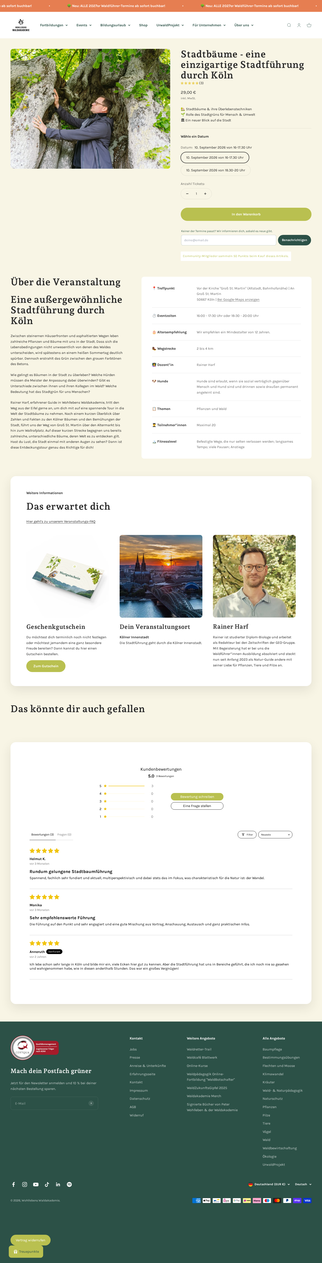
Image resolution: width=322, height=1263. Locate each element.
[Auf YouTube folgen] (36, 1184)
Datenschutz (140, 1098)
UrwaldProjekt (167, 25)
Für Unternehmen (207, 25)
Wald (266, 1140)
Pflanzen (270, 1107)
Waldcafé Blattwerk (202, 1057)
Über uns (241, 25)
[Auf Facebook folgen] (13, 1184)
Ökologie (269, 1156)
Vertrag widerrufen (30, 1240)
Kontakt (136, 1082)
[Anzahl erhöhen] (205, 193)
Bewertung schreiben (197, 797)
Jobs (133, 1049)
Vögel (267, 1132)
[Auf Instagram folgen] (25, 1184)
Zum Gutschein (45, 666)
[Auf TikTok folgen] (47, 1184)
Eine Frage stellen (197, 806)
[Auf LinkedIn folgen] (58, 1184)
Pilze (266, 1115)
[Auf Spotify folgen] (69, 1184)
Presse (135, 1057)
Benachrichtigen (294, 240)
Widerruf (136, 1115)
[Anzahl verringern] (187, 193)
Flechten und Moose (279, 1066)
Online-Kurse (197, 1066)
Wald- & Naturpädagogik (283, 1090)
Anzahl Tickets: (193, 184)
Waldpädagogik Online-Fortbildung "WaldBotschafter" (211, 1077)
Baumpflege (272, 1049)
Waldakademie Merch (204, 1096)
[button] (190, 83)
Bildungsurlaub (113, 25)
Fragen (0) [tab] (64, 834)
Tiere (266, 1123)
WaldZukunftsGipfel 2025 (207, 1088)
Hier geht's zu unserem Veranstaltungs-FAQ (60, 521)
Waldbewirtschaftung (280, 1148)
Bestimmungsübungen (281, 1057)
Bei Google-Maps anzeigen (238, 299)
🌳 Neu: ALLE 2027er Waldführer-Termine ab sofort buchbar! (103, 6)
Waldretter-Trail (199, 1049)
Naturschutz (273, 1098)
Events (81, 25)
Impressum (139, 1090)
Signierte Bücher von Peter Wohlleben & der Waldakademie (212, 1107)
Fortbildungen (51, 25)
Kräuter (269, 1082)
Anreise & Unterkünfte (148, 1066)
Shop (143, 25)
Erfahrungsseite (142, 1074)
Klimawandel (273, 1074)
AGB (133, 1107)
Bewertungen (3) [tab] (42, 834)
